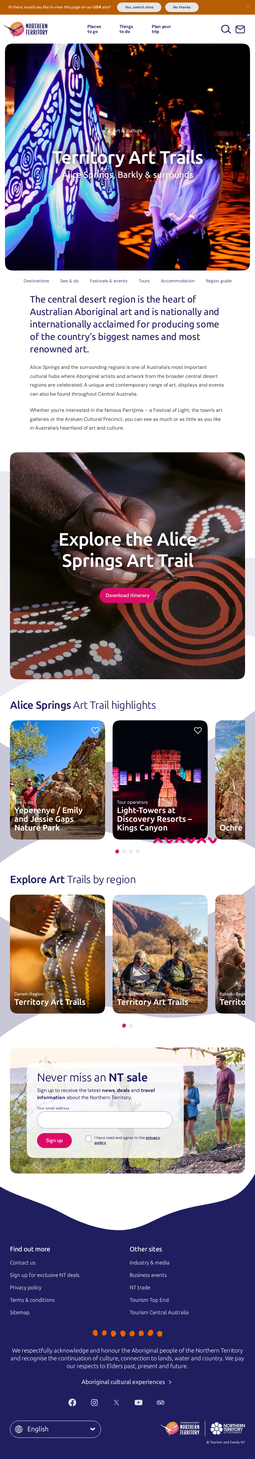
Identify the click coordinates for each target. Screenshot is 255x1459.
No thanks (182, 7)
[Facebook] (72, 1402)
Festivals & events (109, 281)
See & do (69, 281)
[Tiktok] (183, 1402)
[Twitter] (116, 1402)
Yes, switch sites (139, 7)
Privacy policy (25, 1287)
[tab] (117, 852)
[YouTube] (138, 1402)
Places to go (94, 29)
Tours (144, 281)
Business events (148, 1275)
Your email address (53, 1108)
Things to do (126, 29)
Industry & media (149, 1262)
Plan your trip (161, 29)
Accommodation (178, 281)
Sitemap (20, 1312)
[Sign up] (240, 29)
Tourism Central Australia (159, 1312)
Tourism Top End (149, 1300)
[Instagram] (94, 1402)
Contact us (22, 1262)
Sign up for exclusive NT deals (44, 1275)
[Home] (26, 29)
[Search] (226, 29)
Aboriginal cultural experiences (123, 1382)
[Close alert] (248, 7)
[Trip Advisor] (161, 1402)
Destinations (36, 281)
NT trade (140, 1287)
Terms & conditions (32, 1300)
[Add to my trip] (95, 730)
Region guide (219, 281)
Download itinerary (128, 595)
